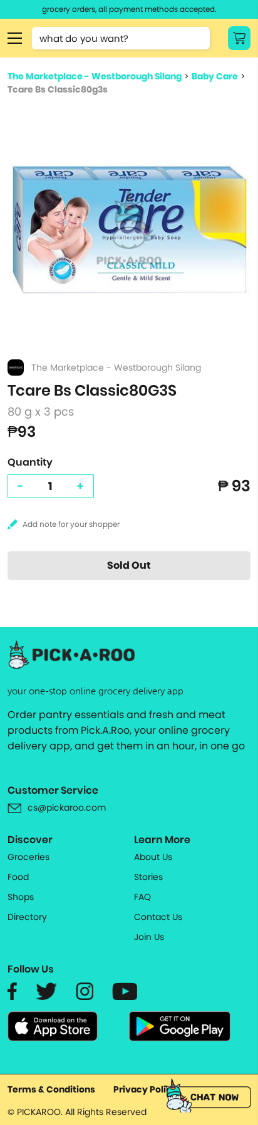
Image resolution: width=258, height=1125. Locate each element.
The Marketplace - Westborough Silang (95, 76)
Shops (21, 897)
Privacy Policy (145, 1089)
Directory (27, 917)
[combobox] (121, 38)
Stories (148, 877)
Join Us (149, 937)
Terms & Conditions (51, 1089)
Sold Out (129, 565)
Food (18, 877)
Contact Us (158, 917)
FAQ (142, 897)
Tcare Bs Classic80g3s (58, 89)
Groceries (28, 857)
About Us (153, 857)
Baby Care (215, 76)
